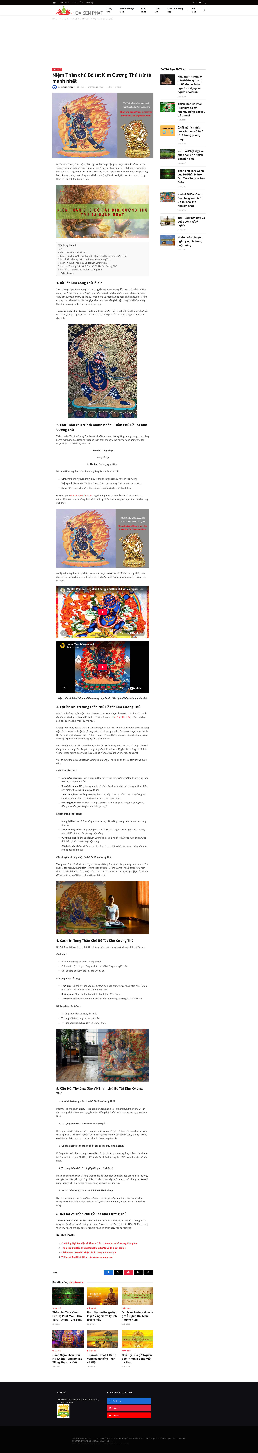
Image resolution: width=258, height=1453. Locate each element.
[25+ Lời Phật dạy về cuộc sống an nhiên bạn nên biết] (167, 154)
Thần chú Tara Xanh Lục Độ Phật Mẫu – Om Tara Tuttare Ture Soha (67, 1316)
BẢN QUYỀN (77, 2)
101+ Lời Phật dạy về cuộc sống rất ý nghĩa (191, 221)
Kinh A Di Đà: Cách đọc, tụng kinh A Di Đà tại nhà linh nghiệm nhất (190, 200)
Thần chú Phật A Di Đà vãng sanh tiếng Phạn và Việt (101, 1358)
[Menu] (54, 3)
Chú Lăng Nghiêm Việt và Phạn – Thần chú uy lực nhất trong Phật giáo (99, 1243)
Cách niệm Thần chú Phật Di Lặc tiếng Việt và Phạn (88, 1252)
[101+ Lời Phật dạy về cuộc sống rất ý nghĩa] (167, 221)
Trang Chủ (109, 10)
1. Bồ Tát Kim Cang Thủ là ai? (72, 252)
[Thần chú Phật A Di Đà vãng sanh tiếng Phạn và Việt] (102, 1339)
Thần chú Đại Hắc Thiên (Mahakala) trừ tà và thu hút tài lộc (93, 1247)
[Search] (204, 2)
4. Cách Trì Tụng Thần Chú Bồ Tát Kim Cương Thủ (82, 262)
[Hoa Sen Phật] (79, 10)
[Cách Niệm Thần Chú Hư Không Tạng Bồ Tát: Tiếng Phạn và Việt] (68, 1339)
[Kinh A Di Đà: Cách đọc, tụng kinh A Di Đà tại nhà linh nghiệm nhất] (167, 197)
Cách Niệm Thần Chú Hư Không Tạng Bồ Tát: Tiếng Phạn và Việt (67, 1358)
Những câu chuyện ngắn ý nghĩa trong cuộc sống (190, 241)
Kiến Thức (143, 10)
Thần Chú (157, 10)
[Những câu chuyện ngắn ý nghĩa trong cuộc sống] (167, 240)
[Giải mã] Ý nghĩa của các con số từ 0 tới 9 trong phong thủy (190, 133)
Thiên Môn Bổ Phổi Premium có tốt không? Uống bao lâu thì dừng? (191, 109)
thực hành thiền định (81, 495)
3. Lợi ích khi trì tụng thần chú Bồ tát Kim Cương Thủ (84, 259)
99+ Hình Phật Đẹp (127, 10)
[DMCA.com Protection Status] (63, 1416)
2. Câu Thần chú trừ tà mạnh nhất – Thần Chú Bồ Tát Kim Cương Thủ (92, 255)
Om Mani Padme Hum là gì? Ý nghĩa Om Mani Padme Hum (137, 1316)
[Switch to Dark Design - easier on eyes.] (204, 10)
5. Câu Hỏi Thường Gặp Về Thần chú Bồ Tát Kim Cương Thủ (87, 266)
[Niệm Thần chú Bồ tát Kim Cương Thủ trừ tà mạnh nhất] (102, 125)
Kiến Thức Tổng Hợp (175, 10)
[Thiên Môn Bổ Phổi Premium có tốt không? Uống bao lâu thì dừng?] (167, 107)
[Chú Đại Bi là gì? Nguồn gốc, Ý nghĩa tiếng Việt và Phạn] (137, 1339)
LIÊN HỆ (89, 2)
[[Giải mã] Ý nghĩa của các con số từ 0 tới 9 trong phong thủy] (167, 130)
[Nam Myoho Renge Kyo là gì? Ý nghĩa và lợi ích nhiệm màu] (102, 1296)
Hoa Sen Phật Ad (67, 87)
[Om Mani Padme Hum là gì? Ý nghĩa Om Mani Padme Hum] (137, 1296)
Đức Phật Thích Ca (121, 717)
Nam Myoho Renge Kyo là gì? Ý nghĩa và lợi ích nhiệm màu (102, 1316)
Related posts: (67, 273)
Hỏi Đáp (194, 10)
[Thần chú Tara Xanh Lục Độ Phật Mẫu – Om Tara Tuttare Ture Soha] (68, 1296)
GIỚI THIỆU (64, 2)
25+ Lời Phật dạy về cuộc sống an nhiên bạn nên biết (191, 154)
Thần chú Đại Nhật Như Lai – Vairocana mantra (87, 1257)
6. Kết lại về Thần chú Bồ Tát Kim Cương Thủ (80, 269)
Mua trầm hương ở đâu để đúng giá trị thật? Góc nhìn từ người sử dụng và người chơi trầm (190, 84)
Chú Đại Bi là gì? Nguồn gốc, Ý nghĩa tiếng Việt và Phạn (137, 1358)
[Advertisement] (129, 43)
